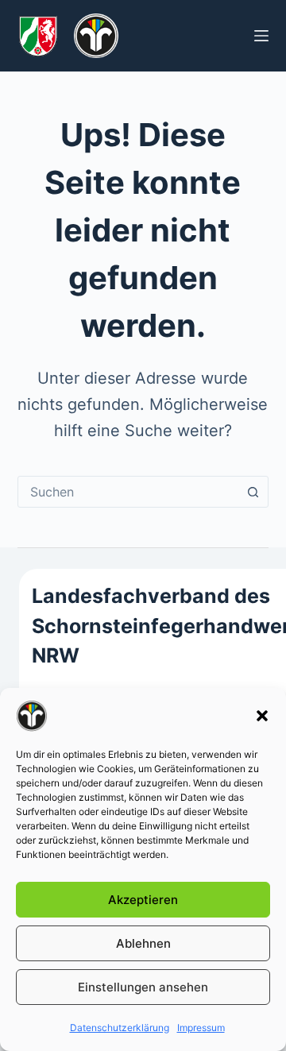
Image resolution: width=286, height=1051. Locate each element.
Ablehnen (143, 943)
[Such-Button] (253, 492)
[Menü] (261, 36)
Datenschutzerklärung (119, 1028)
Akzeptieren (143, 899)
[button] (262, 716)
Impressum (201, 1028)
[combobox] (128, 492)
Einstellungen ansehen (143, 987)
